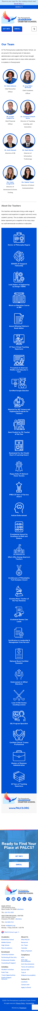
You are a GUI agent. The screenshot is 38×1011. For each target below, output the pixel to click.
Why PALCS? (25, 939)
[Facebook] (8, 899)
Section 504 (25, 970)
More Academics (6, 948)
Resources (24, 942)
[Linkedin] (24, 899)
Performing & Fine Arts (9, 957)
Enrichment (5, 952)
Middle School (6, 942)
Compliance (25, 955)
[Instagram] (13, 899)
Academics (5, 937)
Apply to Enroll (26, 987)
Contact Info (25, 985)
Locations (24, 982)
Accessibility (30, 1003)
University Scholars (7, 954)
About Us (24, 937)
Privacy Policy (20, 1003)
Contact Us (25, 979)
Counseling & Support (8, 963)
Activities (4, 967)
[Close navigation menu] (34, 28)
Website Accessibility (28, 975)
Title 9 (23, 972)
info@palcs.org (10, 925)
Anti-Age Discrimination (26, 960)
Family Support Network (6, 978)
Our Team (24, 945)
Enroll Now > (19, 4)
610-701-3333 (9, 912)
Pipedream (22, 1008)
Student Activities (7, 969)
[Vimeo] (19, 899)
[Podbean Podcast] (30, 899)
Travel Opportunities (8, 975)
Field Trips (4, 972)
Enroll (17, 29)
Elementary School (7, 939)
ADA (22, 957)
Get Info (6, 29)
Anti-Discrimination (27, 964)
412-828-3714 (9, 922)
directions (20, 909)
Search (18, 7)
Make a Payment (26, 951)
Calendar (24, 948)
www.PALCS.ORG (19, 808)
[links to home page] (19, 17)
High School (5, 945)
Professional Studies (8, 960)
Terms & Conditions (27, 967)
